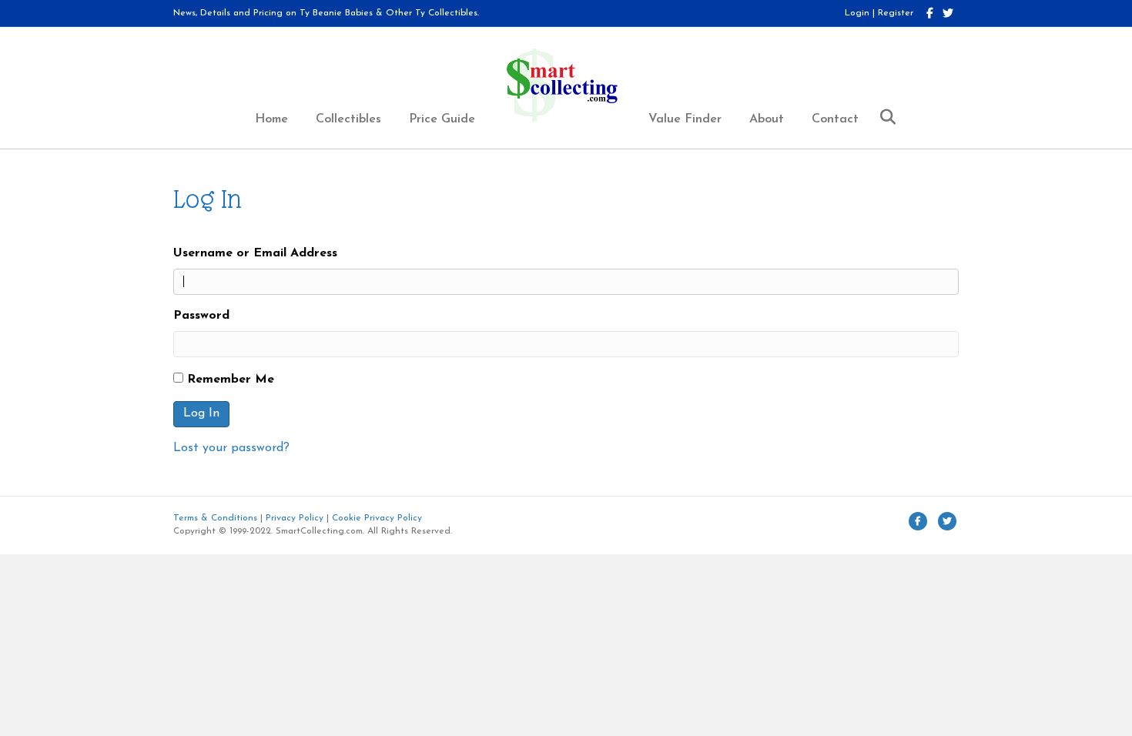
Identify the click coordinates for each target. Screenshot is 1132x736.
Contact (835, 119)
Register (895, 13)
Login (857, 13)
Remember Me (230, 379)
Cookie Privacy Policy (377, 518)
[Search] (882, 117)
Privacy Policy (294, 518)
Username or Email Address (255, 253)
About (766, 119)
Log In (201, 413)
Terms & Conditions (215, 518)
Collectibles (348, 119)
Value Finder (685, 119)
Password (201, 315)
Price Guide (442, 119)
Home (271, 119)
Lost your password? (231, 448)
